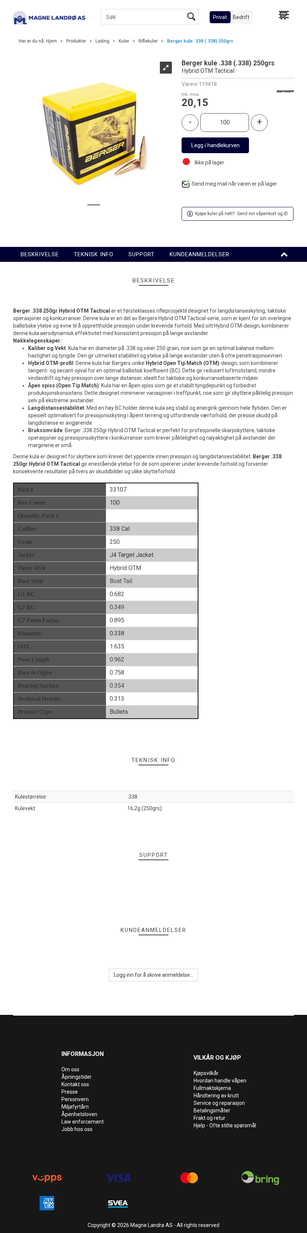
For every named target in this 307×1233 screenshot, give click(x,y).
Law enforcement (82, 1122)
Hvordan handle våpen (220, 1081)
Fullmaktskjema (212, 1088)
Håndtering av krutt (216, 1096)
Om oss (70, 1069)
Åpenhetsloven (79, 1114)
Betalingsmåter (212, 1110)
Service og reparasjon (219, 1103)
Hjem (51, 41)
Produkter (76, 41)
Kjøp (215, 145)
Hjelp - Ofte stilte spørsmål (225, 1125)
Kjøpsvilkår (206, 1073)
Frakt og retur (209, 1118)
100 (115, 502)
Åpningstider (76, 1077)
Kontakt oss (75, 1084)
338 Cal (120, 528)
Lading (102, 41)
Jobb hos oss (76, 1129)
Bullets (119, 711)
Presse (69, 1092)
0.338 (117, 633)
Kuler (124, 41)
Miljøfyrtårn (75, 1107)
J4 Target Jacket (132, 554)
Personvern (75, 1099)
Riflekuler (148, 41)
